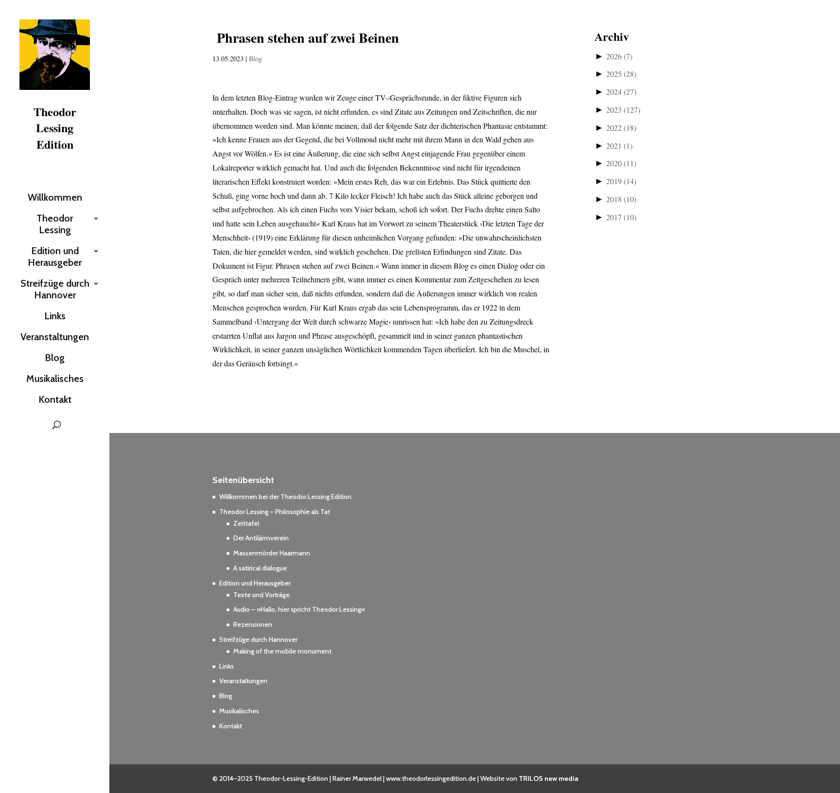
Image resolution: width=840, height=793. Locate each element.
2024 (621, 91)
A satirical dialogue (260, 568)
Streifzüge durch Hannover (54, 289)
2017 (621, 217)
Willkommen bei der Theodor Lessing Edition (285, 496)
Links (55, 316)
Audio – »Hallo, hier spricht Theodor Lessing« (299, 609)
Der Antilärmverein (261, 538)
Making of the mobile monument (282, 651)
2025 (621, 74)
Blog (55, 357)
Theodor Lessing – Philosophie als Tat (274, 511)
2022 (621, 127)
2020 (621, 163)
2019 (621, 181)
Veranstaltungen (54, 337)
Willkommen (55, 197)
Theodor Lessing (54, 224)
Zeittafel (246, 523)
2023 (623, 109)
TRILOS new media (548, 778)
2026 (619, 56)
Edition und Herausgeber (55, 256)
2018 (621, 199)
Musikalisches (55, 378)
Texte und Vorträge (261, 594)
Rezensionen (252, 624)
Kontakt (54, 399)
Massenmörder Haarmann (271, 553)
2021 (619, 145)
